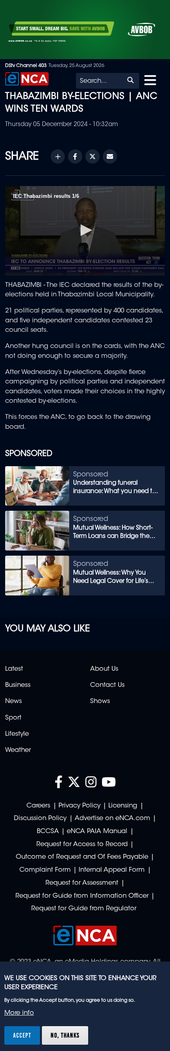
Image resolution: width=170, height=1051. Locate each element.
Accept (22, 1035)
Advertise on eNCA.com (112, 818)
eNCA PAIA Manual (97, 831)
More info (19, 1013)
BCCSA (48, 831)
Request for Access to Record (82, 844)
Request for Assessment (81, 883)
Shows (100, 701)
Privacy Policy (79, 806)
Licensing (122, 806)
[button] (85, 230)
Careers (38, 806)
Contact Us (107, 685)
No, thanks (65, 1035)
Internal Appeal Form (112, 870)
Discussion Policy (40, 818)
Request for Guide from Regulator (83, 909)
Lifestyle (17, 734)
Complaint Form (45, 870)
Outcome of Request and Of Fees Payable (82, 857)
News (13, 701)
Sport (13, 718)
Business (17, 685)
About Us (104, 669)
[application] (85, 230)
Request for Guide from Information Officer (82, 896)
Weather (18, 750)
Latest (14, 669)
